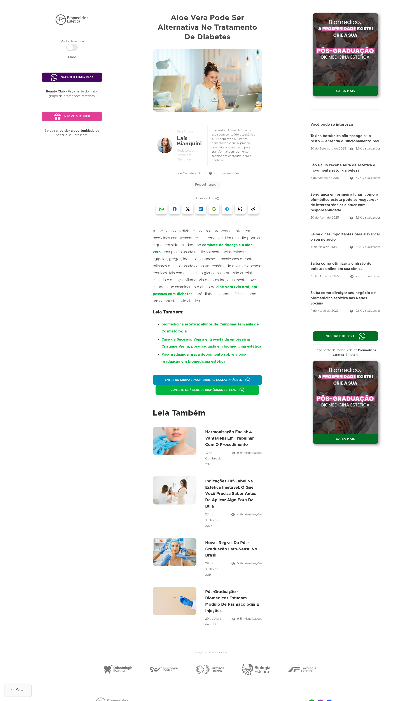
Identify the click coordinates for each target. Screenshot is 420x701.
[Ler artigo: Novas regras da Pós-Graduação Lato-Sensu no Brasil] (207, 558)
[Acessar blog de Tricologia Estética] (302, 669)
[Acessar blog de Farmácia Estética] (210, 669)
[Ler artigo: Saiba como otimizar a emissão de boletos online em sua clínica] (345, 269)
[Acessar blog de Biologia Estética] (256, 669)
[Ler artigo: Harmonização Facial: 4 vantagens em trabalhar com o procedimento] (207, 447)
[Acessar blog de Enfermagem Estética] (164, 669)
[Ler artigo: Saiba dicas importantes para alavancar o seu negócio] (345, 240)
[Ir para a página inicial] (72, 20)
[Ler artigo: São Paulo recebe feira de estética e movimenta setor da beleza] (345, 170)
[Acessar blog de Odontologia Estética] (118, 669)
